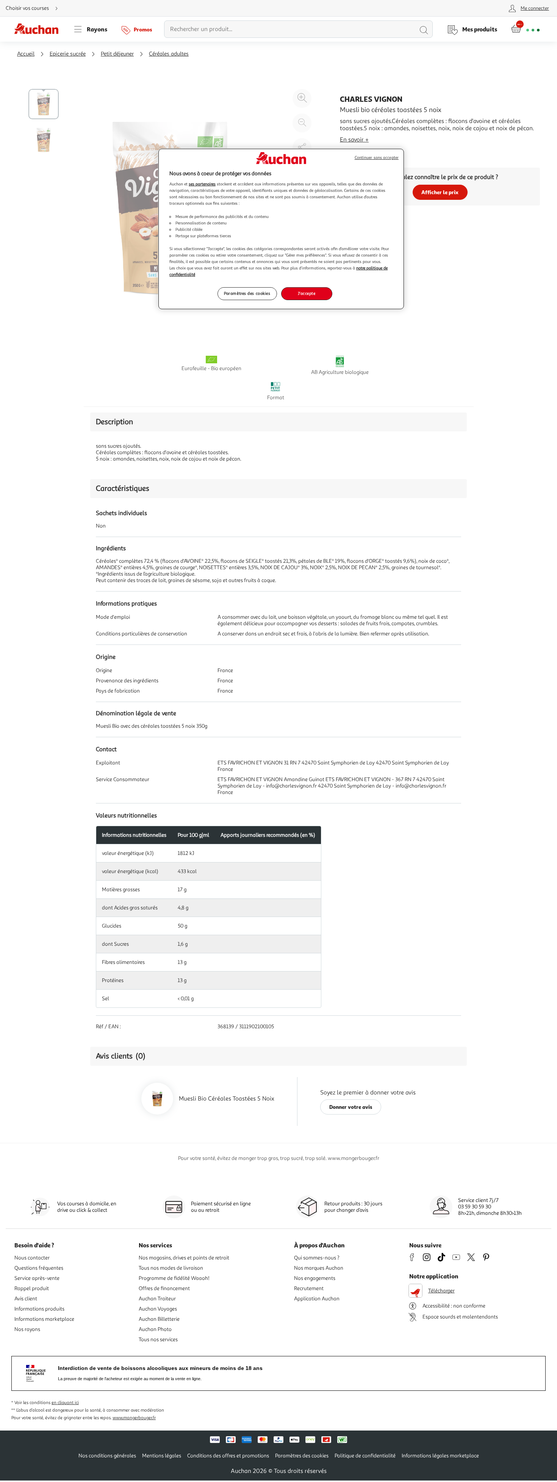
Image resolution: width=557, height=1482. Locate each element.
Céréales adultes (169, 54)
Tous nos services (158, 1339)
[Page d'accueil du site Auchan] (39, 29)
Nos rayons (27, 1329)
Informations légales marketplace (440, 1455)
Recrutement (309, 1288)
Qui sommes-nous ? (317, 1258)
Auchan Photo (155, 1329)
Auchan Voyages (158, 1309)
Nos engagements (314, 1278)
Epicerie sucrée (68, 54)
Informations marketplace (44, 1319)
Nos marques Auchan (318, 1268)
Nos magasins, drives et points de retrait (184, 1258)
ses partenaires (202, 184)
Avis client (25, 1298)
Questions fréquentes (38, 1268)
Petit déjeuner (117, 54)
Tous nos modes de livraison (171, 1268)
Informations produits (39, 1309)
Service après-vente (36, 1278)
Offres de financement (164, 1288)
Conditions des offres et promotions (228, 1455)
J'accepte (306, 293)
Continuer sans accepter (377, 157)
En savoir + (354, 139)
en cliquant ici (65, 1403)
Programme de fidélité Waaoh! (174, 1278)
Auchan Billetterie (159, 1319)
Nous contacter (32, 1258)
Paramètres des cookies (247, 293)
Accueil (25, 54)
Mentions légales (161, 1455)
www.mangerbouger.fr (134, 1418)
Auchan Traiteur (157, 1298)
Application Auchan (317, 1298)
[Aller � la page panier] (525, 29)
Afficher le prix (439, 192)
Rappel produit (31, 1288)
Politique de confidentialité (365, 1455)
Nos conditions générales (107, 1455)
